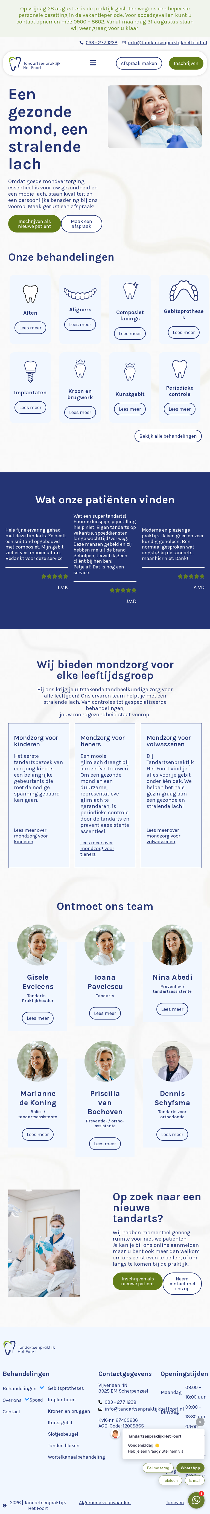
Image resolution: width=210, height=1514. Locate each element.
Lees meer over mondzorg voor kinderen (31, 835)
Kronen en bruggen (69, 1411)
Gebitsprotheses (66, 1388)
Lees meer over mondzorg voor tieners (97, 848)
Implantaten (62, 1400)
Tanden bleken (64, 1446)
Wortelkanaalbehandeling (76, 1457)
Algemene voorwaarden (105, 1503)
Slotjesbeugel (63, 1434)
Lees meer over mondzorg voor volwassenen (163, 835)
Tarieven (175, 1503)
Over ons (12, 1400)
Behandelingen (20, 1388)
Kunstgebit (60, 1423)
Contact (12, 1412)
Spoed (36, 1400)
